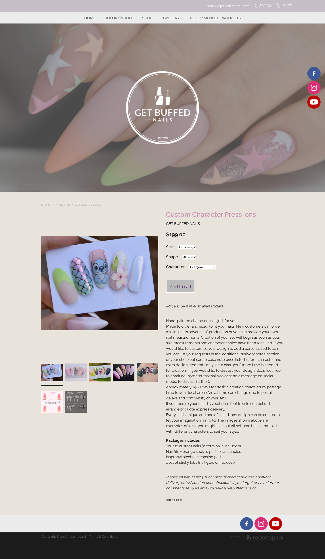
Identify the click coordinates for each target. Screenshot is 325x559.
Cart (287, 5)
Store (45, 204)
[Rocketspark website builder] (257, 538)
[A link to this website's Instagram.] (313, 87)
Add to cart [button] (180, 286)
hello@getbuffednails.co (228, 5)
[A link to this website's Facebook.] (313, 73)
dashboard (78, 536)
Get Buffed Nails (88, 204)
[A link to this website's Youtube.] (313, 102)
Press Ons (63, 204)
